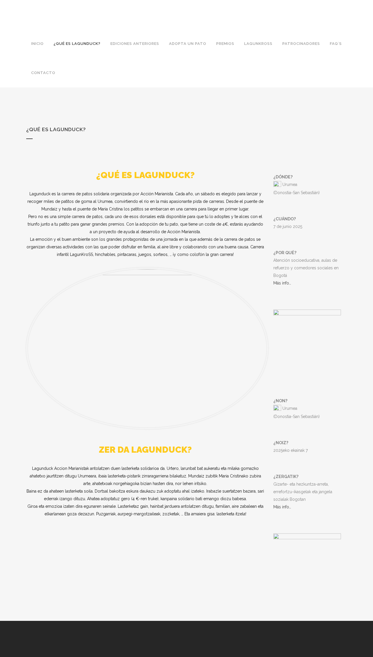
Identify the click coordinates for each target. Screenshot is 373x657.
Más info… (282, 283)
